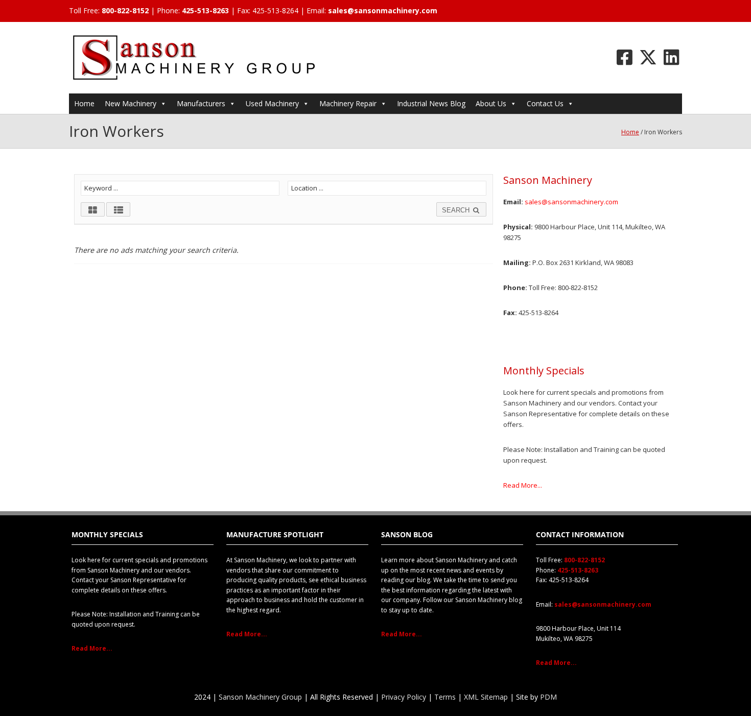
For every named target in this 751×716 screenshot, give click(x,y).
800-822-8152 (125, 10)
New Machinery (130, 103)
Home (84, 103)
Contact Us (545, 103)
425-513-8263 (205, 10)
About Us (491, 103)
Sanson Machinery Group (260, 697)
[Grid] (93, 209)
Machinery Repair (348, 103)
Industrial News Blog (431, 103)
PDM (548, 697)
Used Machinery (272, 103)
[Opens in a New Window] (624, 57)
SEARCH (457, 210)
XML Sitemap (486, 697)
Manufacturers (201, 103)
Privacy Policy (403, 697)
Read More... (522, 485)
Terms (445, 697)
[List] (118, 209)
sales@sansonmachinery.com (382, 10)
